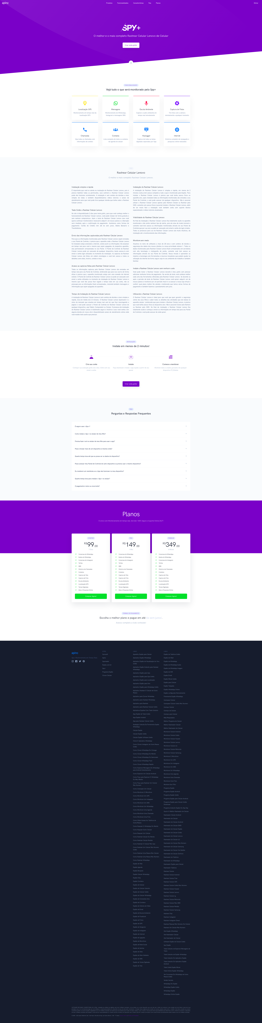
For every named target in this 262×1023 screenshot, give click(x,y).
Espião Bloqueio (138, 871)
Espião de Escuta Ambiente (141, 913)
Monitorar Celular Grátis (171, 735)
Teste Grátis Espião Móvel (172, 967)
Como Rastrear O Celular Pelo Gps (144, 844)
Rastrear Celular (169, 871)
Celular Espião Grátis (139, 734)
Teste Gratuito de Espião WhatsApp (175, 954)
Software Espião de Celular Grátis (174, 942)
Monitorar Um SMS (170, 767)
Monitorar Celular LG (170, 746)
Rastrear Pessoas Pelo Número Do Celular (177, 924)
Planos (158, 3)
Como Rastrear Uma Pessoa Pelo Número (146, 857)
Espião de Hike (137, 864)
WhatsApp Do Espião (170, 984)
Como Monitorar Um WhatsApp (143, 806)
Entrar (256, 3)
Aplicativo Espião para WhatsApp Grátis (145, 687)
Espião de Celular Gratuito (141, 888)
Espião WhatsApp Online (172, 689)
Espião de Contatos (139, 902)
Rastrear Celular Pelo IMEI (172, 903)
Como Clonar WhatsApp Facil (142, 761)
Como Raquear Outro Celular (142, 830)
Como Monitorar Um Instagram (143, 799)
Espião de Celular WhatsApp (142, 895)
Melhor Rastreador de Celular (173, 728)
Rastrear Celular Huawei (171, 889)
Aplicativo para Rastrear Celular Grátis (145, 707)
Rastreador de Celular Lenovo (173, 836)
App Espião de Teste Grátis (141, 714)
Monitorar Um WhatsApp (172, 770)
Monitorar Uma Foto (170, 781)
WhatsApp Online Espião (172, 994)
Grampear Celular (169, 700)
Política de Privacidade (133, 1015)
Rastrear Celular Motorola (172, 899)
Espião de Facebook (139, 916)
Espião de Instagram (139, 931)
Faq (150, 3)
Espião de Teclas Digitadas (141, 962)
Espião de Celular (138, 885)
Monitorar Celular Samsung (172, 753)
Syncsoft (105, 654)
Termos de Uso (123, 1015)
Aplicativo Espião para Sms (141, 683)
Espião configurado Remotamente (174, 693)
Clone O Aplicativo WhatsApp (142, 741)
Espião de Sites (138, 952)
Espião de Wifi (168, 672)
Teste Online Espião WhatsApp (173, 971)
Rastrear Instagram (170, 917)
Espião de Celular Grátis (140, 892)
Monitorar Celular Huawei (172, 739)
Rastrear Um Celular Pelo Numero (174, 927)
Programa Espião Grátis (171, 795)
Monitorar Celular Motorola (172, 749)
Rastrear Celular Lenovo (171, 892)
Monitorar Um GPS (170, 760)
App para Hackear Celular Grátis (143, 721)
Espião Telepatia (169, 686)
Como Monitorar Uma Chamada (143, 813)
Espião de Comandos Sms (141, 899)
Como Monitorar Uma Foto (141, 817)
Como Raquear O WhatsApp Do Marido (145, 826)
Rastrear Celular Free (170, 878)
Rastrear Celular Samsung (172, 910)
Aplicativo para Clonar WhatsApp (143, 696)
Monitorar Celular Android (172, 732)
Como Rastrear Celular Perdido (143, 840)
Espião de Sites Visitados (141, 955)
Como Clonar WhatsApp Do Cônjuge (145, 750)
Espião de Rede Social (140, 945)
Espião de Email (138, 909)
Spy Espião (167, 945)
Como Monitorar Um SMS (141, 803)
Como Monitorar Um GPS (141, 796)
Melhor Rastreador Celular (172, 725)
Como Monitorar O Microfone (142, 792)
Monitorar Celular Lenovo (172, 742)
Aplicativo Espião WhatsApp (142, 658)
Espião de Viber (169, 658)
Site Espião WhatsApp (171, 931)
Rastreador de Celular (171, 818)
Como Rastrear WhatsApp (141, 860)
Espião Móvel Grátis (170, 679)
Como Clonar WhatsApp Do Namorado (145, 757)
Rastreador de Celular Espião (173, 829)
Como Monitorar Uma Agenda (142, 810)
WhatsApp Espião (169, 991)
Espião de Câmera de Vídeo (141, 906)
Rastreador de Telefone (171, 857)
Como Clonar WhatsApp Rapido (143, 764)
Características (138, 3)
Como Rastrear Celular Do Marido (144, 837)
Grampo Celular (169, 707)
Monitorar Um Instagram (171, 763)
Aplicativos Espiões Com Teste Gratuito (145, 710)
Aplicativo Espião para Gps (141, 673)
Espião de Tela (137, 966)
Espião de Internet (139, 934)
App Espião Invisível (139, 717)
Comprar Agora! (91, 596)
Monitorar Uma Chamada (172, 777)
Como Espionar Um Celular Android (144, 774)
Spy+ (104, 668)
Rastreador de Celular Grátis (173, 832)
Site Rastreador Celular (171, 935)
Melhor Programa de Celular (173, 721)
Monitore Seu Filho (170, 784)
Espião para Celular (170, 682)
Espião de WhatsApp (170, 661)
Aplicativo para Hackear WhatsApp (144, 700)
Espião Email (168, 675)
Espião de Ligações (139, 938)
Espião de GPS (137, 923)
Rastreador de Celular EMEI (172, 825)
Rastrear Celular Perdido (171, 906)
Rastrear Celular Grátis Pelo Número (175, 885)
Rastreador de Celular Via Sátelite (174, 850)
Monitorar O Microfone (171, 756)
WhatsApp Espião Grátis (171, 987)
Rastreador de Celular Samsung (174, 847)
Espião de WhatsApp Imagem (173, 668)
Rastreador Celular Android (172, 815)
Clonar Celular (107, 675)
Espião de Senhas (138, 948)
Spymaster (105, 661)
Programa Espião (107, 672)
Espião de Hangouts (139, 927)
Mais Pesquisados (169, 718)
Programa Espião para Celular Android (176, 799)
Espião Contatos (138, 881)
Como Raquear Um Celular (141, 833)
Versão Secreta (168, 980)
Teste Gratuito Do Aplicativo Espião (175, 958)
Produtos (109, 3)
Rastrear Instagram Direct (172, 920)
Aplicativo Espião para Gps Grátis (143, 676)
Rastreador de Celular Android (173, 822)
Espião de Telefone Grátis (172, 654)
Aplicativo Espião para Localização (144, 680)
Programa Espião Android (172, 791)
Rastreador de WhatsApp (172, 861)
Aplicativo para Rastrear (140, 703)
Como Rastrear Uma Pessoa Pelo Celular (146, 853)
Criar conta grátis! (131, 45)
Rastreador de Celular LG (172, 839)
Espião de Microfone (139, 941)
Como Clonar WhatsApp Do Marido (144, 754)
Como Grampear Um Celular (142, 789)
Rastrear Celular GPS (170, 882)
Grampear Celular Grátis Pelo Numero (176, 703)
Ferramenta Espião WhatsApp (173, 696)
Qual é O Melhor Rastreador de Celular (176, 811)
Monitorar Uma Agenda (171, 774)
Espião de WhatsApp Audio (172, 665)
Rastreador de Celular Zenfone (173, 854)
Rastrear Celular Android (171, 875)
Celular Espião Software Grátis (142, 737)
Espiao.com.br (106, 665)
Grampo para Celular (170, 714)
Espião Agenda (137, 867)
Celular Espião (137, 730)
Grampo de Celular (170, 711)
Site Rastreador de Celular (172, 938)
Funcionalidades (122, 3)
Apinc (104, 658)
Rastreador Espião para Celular (173, 864)
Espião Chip (137, 878)
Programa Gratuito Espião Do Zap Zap (176, 808)
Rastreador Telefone (170, 868)
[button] (131, 426)
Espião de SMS (137, 959)
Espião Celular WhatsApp (141, 874)
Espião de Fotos (138, 920)
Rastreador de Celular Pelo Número (175, 843)
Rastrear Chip (168, 913)
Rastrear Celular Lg (170, 896)
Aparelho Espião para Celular (142, 654)
